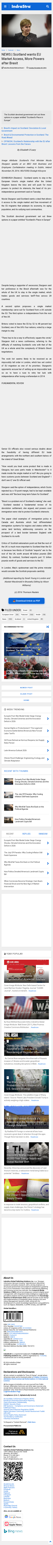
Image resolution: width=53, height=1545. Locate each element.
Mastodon (7, 1498)
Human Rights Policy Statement (15, 1415)
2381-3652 (11, 1324)
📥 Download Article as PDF (26, 601)
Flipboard (7, 1493)
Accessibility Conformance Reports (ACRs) (19, 1399)
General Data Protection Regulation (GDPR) (19, 1409)
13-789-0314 (21, 1344)
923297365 (18, 1326)
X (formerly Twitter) (10, 1507)
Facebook (7, 1489)
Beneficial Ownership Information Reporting (19, 1400)
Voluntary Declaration (11, 1418)
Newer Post (26, 688)
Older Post (26, 694)
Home (3, 50)
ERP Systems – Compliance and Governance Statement (23, 1406)
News (18, 50)
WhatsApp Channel (10, 1506)
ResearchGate (9, 1502)
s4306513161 (18, 1339)
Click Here (32, 1422)
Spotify (6, 1504)
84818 (12, 1337)
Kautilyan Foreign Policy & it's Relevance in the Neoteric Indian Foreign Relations (25, 1122)
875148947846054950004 (18, 1333)
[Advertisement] (23, 91)
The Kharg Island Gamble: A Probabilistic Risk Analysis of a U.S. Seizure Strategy (24, 1085)
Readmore (32, 991)
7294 (20, 1341)
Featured (11, 50)
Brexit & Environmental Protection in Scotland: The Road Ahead (24, 649)
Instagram (7, 1495)
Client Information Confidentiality (15, 1402)
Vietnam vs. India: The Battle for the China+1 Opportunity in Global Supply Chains (25, 1195)
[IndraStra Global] (21, 7)
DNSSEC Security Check (12, 1404)
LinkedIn (7, 1497)
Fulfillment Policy (10, 1408)
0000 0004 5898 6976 (15, 1332)
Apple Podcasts (9, 1488)
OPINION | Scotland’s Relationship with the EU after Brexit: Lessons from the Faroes (26, 142)
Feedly (6, 1491)
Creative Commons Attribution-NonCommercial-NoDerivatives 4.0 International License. (26, 1379)
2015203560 (26, 1328)
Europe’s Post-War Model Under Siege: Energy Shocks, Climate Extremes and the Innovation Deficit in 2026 (32, 781)
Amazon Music (9, 1486)
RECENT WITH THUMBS (16, 771)
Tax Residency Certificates (13, 1417)
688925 (22, 1342)
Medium (6, 1500)
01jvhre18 (12, 1335)
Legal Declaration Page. (12, 1391)
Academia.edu (9, 1484)
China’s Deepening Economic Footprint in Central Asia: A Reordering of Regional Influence (25, 1049)
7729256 (43, 1356)
